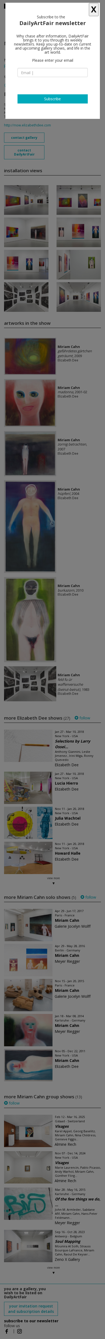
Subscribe (52, 98)
